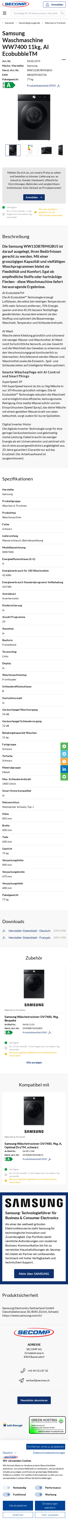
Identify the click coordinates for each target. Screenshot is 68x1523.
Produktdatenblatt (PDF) (41, 85)
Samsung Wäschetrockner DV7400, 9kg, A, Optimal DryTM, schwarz (33, 1145)
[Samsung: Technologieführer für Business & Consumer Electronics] (34, 1202)
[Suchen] (62, 13)
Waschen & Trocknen (55, 22)
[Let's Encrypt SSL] (12, 1425)
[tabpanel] (34, 117)
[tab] (12, 150)
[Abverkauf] (64, 761)
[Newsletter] (64, 776)
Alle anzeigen (34, 1062)
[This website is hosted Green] (47, 1425)
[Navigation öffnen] (4, 13)
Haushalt (9, 22)
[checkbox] (6, 1488)
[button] (10, 1452)
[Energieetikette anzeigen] (8, 85)
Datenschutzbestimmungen (49, 1452)
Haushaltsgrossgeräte (29, 22)
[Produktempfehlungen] (64, 754)
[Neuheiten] (64, 746)
